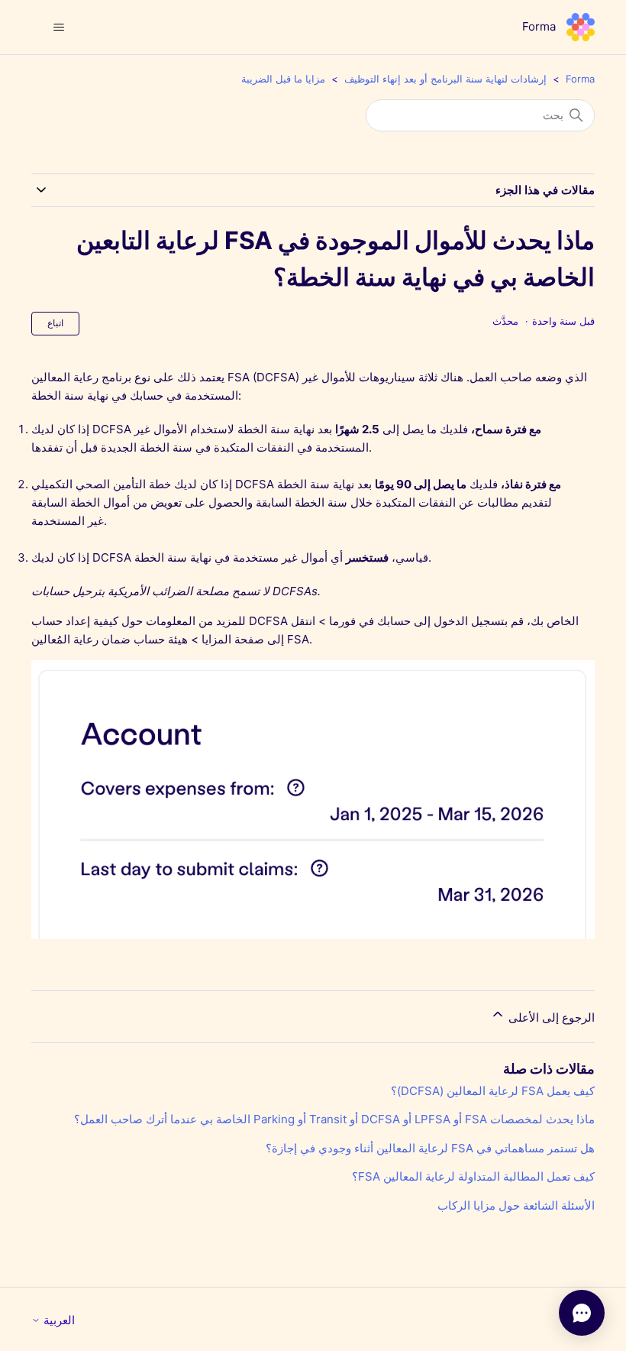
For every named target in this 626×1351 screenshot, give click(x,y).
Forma (580, 79)
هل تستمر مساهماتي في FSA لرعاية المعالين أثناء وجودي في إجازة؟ (430, 1148)
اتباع (55, 323)
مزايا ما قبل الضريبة (283, 79)
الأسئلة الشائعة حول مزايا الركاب (516, 1205)
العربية (57, 1320)
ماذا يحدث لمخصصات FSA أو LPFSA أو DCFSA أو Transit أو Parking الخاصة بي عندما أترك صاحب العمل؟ (334, 1119)
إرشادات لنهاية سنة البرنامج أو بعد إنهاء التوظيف (445, 79)
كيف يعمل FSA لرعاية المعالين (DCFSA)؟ (493, 1091)
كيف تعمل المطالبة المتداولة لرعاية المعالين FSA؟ (473, 1176)
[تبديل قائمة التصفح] (58, 27)
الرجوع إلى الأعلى (550, 1017)
